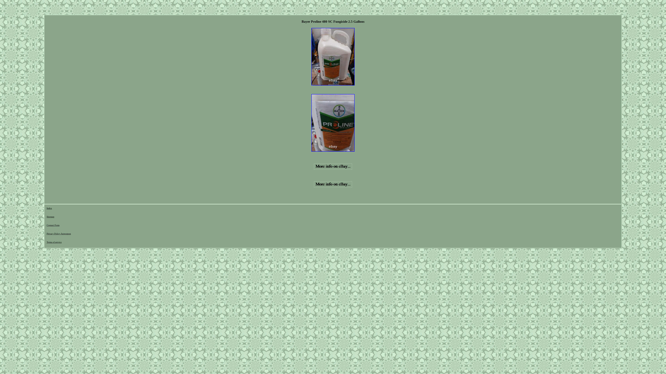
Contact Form (53, 225)
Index (49, 208)
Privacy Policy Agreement (59, 233)
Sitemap (50, 216)
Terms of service (54, 242)
